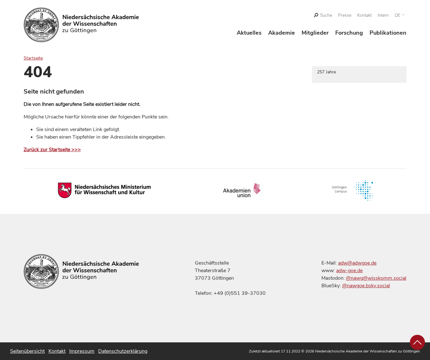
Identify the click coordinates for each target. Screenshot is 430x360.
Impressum (81, 351)
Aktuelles (249, 33)
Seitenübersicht (27, 351)
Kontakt (364, 15)
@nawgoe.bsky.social (366, 285)
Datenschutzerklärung (122, 351)
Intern (383, 15)
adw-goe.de (349, 270)
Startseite (33, 58)
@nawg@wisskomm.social (376, 278)
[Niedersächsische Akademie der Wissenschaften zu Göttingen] (81, 25)
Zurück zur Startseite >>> (52, 149)
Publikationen (388, 33)
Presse (344, 15)
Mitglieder (315, 33)
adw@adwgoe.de (357, 263)
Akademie (281, 33)
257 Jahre (326, 72)
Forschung (349, 33)
